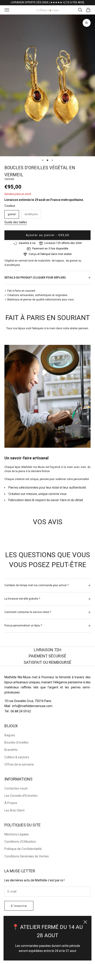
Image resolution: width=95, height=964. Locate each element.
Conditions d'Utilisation (20, 841)
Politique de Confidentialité (23, 849)
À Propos (10, 803)
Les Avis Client (14, 810)
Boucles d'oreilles (16, 742)
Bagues (9, 735)
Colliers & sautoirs (16, 757)
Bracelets (11, 749)
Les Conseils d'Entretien (21, 795)
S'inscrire (19, 906)
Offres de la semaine (19, 764)
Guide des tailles (15, 222)
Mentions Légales (16, 834)
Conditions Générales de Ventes (26, 856)
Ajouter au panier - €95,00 (47, 235)
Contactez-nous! (16, 788)
